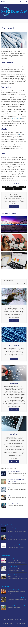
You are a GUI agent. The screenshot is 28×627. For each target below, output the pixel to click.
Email (20, 189)
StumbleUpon (9, 189)
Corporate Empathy (13, 559)
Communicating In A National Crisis (17, 528)
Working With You (19, 619)
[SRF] (14, 11)
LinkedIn (23, 186)
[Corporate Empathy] (3, 560)
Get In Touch (19, 620)
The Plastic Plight (12, 575)
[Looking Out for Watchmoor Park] (3, 607)
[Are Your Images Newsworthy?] (3, 599)
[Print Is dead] (3, 489)
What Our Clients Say (10, 620)
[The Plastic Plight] (3, 576)
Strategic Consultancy (7, 525)
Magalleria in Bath (16, 118)
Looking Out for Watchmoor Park (16, 605)
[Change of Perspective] (3, 505)
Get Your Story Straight (14, 471)
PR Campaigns (5, 555)
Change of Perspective (13, 503)
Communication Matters (8, 468)
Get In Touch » (14, 320)
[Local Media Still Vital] (3, 568)
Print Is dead (11, 487)
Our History (10, 619)
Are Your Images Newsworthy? (16, 597)
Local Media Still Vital (13, 567)
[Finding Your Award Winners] (3, 537)
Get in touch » (14, 206)
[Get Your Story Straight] (3, 473)
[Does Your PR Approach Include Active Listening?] (3, 481)
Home (5, 619)
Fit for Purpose (11, 495)
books (20, 134)
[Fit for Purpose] (3, 497)
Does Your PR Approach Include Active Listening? (16, 480)
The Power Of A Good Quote (15, 544)
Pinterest (17, 186)
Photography (5, 586)
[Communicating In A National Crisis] (3, 529)
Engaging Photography (14, 589)
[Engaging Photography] (3, 591)
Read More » (14, 359)
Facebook (5, 186)
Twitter (11, 186)
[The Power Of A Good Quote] (3, 545)
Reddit (15, 189)
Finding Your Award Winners (15, 536)
